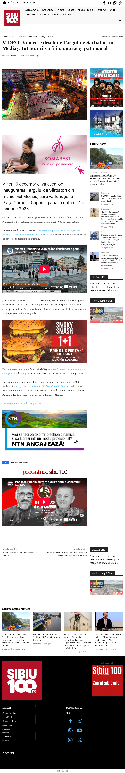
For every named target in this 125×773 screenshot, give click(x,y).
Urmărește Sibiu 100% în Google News (22, 403)
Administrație (7, 37)
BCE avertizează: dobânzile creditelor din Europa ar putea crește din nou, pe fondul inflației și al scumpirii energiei (111, 240)
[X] (50, 60)
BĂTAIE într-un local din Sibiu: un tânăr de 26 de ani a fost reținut (111, 198)
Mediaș (51, 37)
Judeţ (43, 37)
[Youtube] (109, 3)
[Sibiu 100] (12, 18)
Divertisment (21, 37)
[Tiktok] (120, 3)
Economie (105, 232)
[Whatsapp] (115, 3)
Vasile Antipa (11, 56)
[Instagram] (70, 740)
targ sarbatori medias (19, 462)
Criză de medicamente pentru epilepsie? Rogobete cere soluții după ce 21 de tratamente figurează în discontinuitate (111, 260)
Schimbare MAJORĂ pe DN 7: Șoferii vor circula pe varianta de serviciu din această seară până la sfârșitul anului (105, 180)
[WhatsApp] (65, 60)
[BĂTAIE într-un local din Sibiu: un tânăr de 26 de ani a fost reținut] (94, 196)
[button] (120, 19)
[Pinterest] (58, 60)
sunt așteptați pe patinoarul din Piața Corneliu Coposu (41, 386)
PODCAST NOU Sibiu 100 (45, 472)
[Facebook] (104, 3)
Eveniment (33, 37)
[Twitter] (79, 740)
